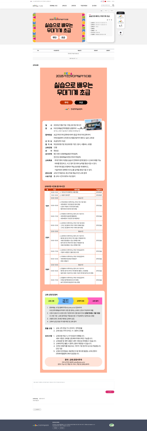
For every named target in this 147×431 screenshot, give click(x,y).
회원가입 (108, 1)
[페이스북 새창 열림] (101, 1)
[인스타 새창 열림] (103, 1)
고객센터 (55, 428)
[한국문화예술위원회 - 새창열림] (41, 425)
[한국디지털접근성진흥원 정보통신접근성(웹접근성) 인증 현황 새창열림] (111, 425)
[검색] (113, 5)
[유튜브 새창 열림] (105, 1)
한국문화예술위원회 (121, 18)
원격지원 (61, 428)
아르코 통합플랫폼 (121, 22)
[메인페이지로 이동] (37, 6)
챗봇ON (120, 32)
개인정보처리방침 (55, 422)
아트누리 (120, 26)
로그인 (113, 1)
